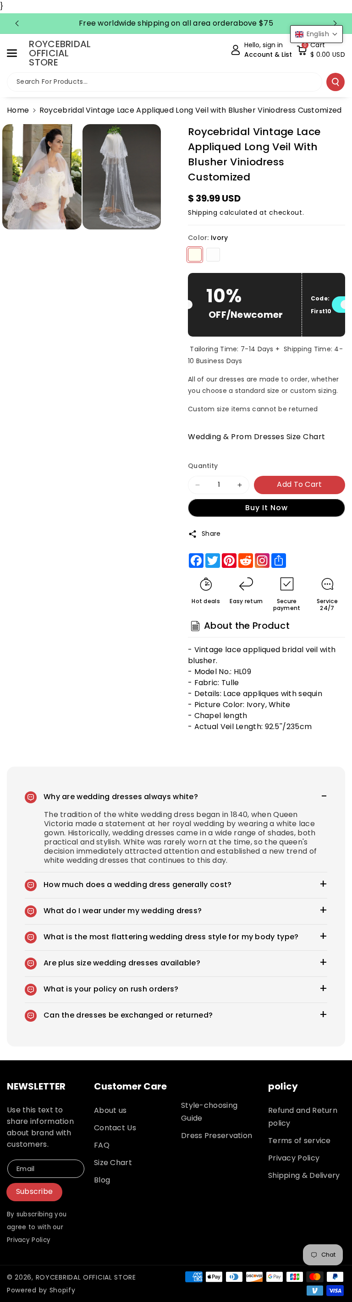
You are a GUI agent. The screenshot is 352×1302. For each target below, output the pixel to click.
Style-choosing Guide (209, 1111)
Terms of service (299, 1140)
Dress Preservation (216, 1135)
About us (110, 1110)
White (213, 254)
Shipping (203, 212)
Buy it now (266, 507)
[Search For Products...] (335, 82)
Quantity (203, 465)
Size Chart (113, 1162)
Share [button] (211, 533)
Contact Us (115, 1127)
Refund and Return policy (302, 1116)
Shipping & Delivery (304, 1175)
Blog (102, 1180)
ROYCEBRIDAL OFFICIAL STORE (86, 1277)
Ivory (195, 254)
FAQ (102, 1145)
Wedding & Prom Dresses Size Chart (256, 436)
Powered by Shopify (41, 1290)
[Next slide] (335, 23)
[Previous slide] (17, 23)
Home (18, 110)
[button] (17, 53)
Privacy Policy (293, 1158)
